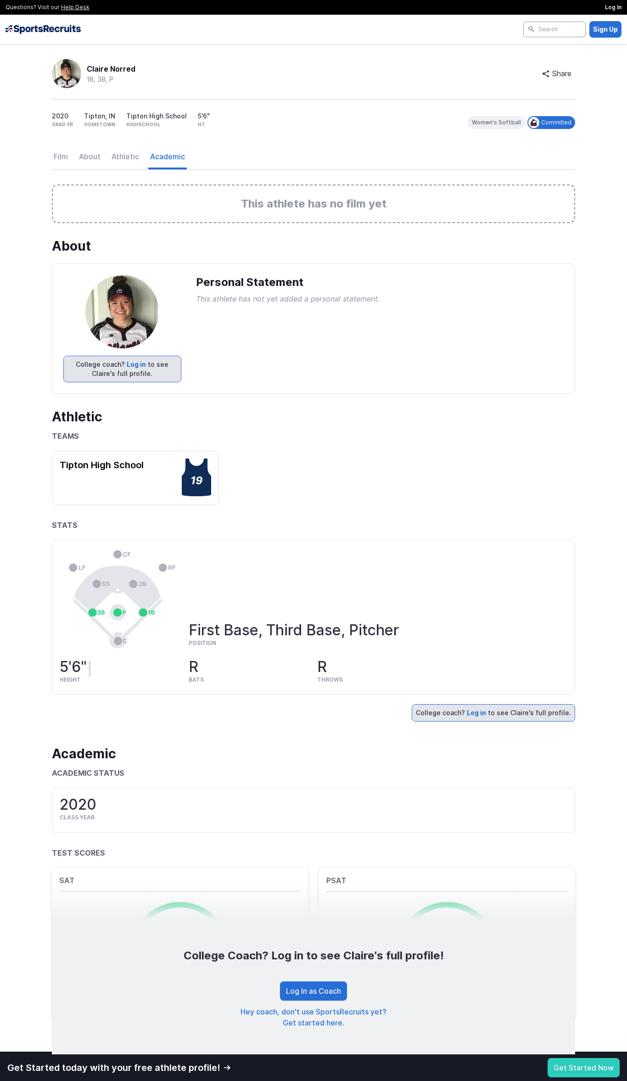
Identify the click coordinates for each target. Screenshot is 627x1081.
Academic (167, 156)
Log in (136, 364)
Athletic (125, 156)
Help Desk (75, 7)
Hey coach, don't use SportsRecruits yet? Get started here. (313, 1017)
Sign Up (605, 29)
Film (61, 156)
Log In (613, 7)
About (90, 156)
